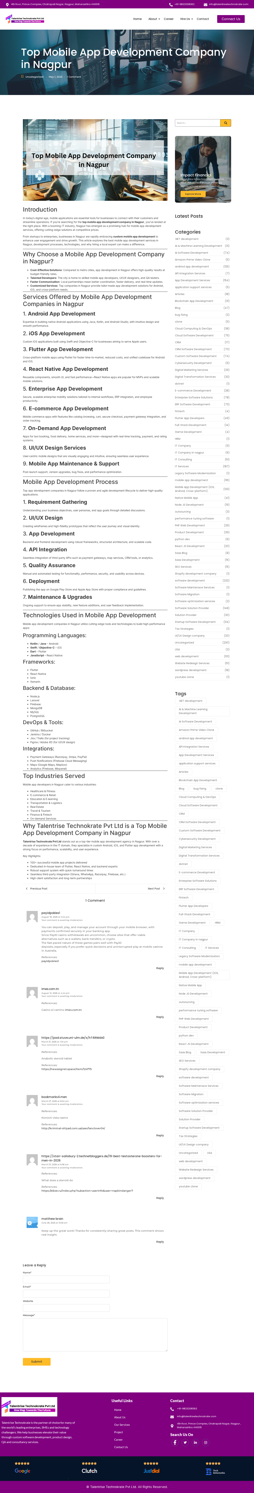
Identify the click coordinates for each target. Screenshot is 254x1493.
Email (27, 1287)
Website (28, 1301)
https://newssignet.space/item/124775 (66, 1069)
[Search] (225, 123)
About (152, 19)
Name (27, 1272)
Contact (203, 19)
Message (29, 1315)
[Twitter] (185, 1442)
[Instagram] (205, 1442)
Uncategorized (34, 76)
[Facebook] (175, 1442)
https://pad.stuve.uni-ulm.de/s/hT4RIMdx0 (73, 1038)
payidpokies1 (50, 913)
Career (169, 19)
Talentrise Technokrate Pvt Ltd (113, 1487)
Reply (160, 968)
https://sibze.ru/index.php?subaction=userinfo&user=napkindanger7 (87, 1190)
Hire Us (185, 19)
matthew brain (52, 1219)
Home (137, 19)
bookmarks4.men (54, 1097)
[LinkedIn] (195, 1442)
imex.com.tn (50, 989)
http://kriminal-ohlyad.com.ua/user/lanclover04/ (73, 1128)
